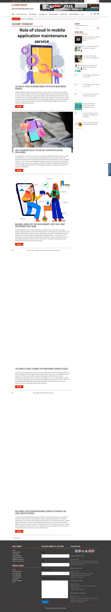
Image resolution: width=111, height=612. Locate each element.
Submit (45, 602)
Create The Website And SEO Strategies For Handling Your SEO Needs (90, 114)
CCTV (81, 1)
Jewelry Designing (74, 1)
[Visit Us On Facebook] (76, 552)
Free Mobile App (50, 1)
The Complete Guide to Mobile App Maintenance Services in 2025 (41, 368)
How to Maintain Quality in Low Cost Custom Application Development (39, 151)
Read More (19, 106)
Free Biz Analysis (58, 1)
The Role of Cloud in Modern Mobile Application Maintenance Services (40, 87)
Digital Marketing (16, 556)
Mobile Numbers (47, 569)
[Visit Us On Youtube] (89, 552)
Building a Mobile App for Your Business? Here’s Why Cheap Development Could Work (40, 225)
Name (44, 552)
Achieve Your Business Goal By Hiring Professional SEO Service (91, 38)
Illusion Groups (19, 5)
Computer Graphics (17, 557)
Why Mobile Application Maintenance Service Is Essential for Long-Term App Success (40, 512)
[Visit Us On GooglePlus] (83, 552)
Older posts (17, 538)
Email (44, 561)
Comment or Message (48, 578)
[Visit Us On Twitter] (86, 552)
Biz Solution (66, 1)
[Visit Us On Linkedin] (79, 552)
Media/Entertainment (18, 559)
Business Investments (18, 561)
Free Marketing (41, 1)
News (13, 550)
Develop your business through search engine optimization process (89, 105)
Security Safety (16, 552)
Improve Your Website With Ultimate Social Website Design (90, 67)
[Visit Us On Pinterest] (93, 552)
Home (26, 1)
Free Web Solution (33, 1)
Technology (15, 554)
